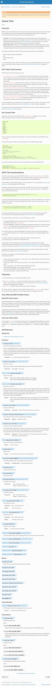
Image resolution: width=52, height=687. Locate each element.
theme (15, 684)
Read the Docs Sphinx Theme (28, 684)
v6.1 (5, 16)
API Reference (7, 7)
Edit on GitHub (46, 7)
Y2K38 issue (13, 322)
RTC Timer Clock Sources (27, 41)
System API (15, 7)
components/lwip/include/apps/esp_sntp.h (13, 336)
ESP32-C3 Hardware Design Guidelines (12, 109)
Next (47, 677)
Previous (6, 677)
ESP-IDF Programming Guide (27, 2)
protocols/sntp (20, 251)
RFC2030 (9, 312)
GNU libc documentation (42, 282)
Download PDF (46, 684)
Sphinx (8, 684)
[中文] (3, 24)
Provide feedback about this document (26, 673)
